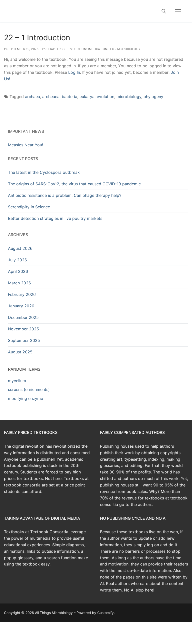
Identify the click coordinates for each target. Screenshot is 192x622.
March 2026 (19, 282)
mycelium (17, 380)
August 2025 (20, 351)
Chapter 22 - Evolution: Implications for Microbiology (93, 49)
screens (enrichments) (29, 389)
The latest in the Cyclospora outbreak (44, 172)
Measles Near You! (25, 144)
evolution (105, 96)
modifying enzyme (25, 398)
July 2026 (17, 259)
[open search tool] (164, 11)
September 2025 (24, 340)
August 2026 (20, 248)
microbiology (128, 96)
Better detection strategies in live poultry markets (55, 218)
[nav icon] (178, 11)
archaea (32, 96)
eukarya (87, 96)
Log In (74, 72)
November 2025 (23, 328)
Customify (105, 612)
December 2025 (23, 317)
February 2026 (22, 294)
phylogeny (153, 96)
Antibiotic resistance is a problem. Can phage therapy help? (64, 195)
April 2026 (18, 271)
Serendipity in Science (29, 206)
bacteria (69, 96)
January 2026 (21, 305)
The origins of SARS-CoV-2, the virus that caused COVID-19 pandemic (74, 183)
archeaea (51, 96)
